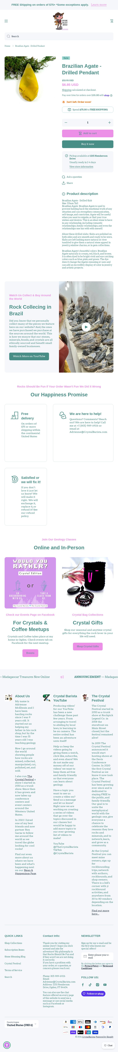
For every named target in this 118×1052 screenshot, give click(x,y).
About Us (22, 696)
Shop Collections (13, 943)
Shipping (66, 90)
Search (8, 977)
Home (7, 46)
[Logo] (59, 21)
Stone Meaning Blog (15, 956)
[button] (111, 21)
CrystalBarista (88, 1037)
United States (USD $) (20, 1025)
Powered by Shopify (104, 1037)
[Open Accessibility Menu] (7, 1045)
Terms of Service (13, 970)
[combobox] (59, 36)
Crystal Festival (13, 963)
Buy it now (87, 144)
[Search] (7, 36)
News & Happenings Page (25, 872)
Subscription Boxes (14, 950)
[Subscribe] (109, 956)
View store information (81, 166)
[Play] (86, 327)
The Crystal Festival (24, 778)
